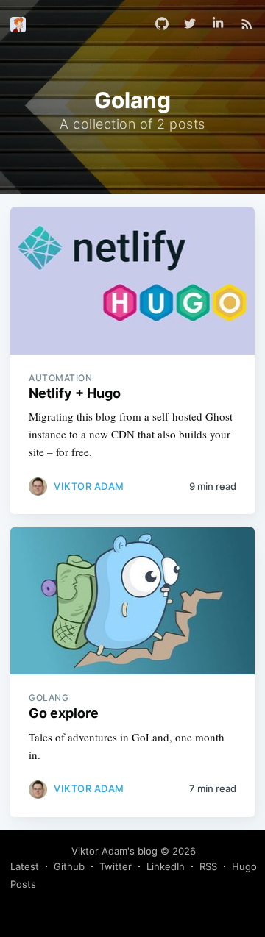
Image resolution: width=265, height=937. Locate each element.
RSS (208, 866)
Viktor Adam (89, 486)
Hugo (244, 866)
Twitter (115, 866)
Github (69, 866)
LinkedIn (165, 866)
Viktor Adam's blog (114, 851)
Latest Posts (24, 875)
